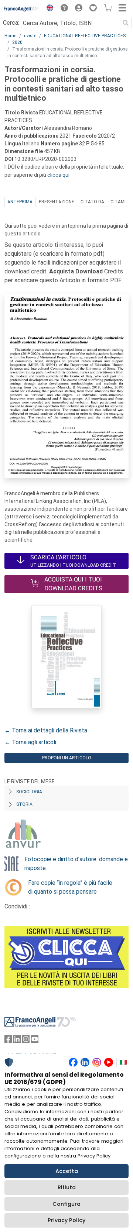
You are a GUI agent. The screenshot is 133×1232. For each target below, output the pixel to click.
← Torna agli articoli (30, 742)
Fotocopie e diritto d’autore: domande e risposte (76, 864)
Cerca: (11, 22)
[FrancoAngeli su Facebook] (8, 1040)
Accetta (66, 1171)
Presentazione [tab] (56, 201)
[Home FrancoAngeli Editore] (22, 9)
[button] (48, 9)
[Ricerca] (126, 23)
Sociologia (29, 791)
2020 (17, 42)
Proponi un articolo (66, 757)
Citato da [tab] (92, 201)
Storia (24, 804)
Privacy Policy (66, 1220)
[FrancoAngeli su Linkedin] (17, 1040)
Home (10, 35)
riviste (30, 35)
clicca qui (58, 175)
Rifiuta (67, 1187)
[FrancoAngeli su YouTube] (34, 1040)
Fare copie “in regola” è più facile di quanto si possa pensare (70, 887)
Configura (66, 1204)
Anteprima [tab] (20, 201)
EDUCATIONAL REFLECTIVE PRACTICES (85, 35)
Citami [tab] (118, 201)
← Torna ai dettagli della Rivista (45, 730)
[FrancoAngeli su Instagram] (26, 1040)
